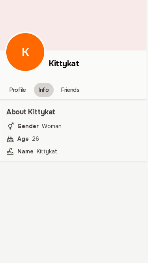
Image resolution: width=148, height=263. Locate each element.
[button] (25, 52)
